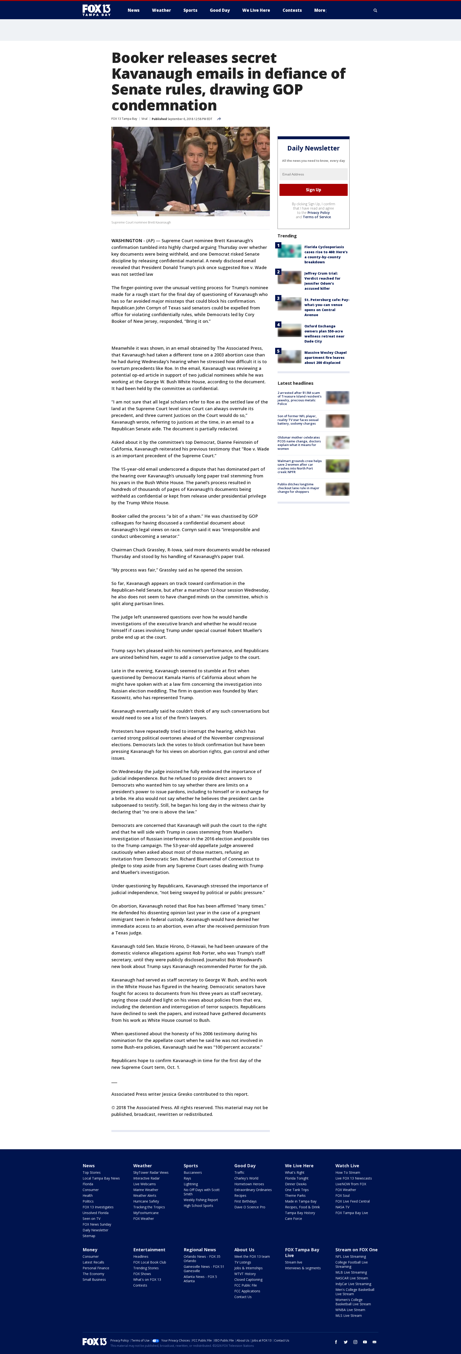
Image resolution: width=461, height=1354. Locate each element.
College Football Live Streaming (351, 1264)
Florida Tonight (297, 1178)
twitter (346, 1342)
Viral (144, 119)
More (319, 10)
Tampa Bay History (300, 1212)
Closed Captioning (248, 1279)
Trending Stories (146, 1268)
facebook (336, 1342)
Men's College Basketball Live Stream (354, 1291)
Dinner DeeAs (296, 1184)
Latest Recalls (93, 1262)
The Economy (93, 1273)
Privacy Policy (319, 212)
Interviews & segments (303, 1268)
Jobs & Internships (248, 1268)
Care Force (293, 1218)
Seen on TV (91, 1218)
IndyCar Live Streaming (353, 1284)
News (89, 1165)
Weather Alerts (144, 1195)
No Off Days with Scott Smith (202, 1191)
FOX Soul (342, 1195)
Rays (187, 1178)
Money (90, 1249)
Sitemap (89, 1236)
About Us (244, 1249)
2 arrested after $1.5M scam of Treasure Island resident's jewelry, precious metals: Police (299, 398)
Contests (140, 1285)
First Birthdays (245, 1201)
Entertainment (149, 1249)
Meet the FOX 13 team (252, 1256)
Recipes (240, 1195)
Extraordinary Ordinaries (253, 1189)
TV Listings (242, 1262)
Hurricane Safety (146, 1201)
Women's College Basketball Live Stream (353, 1301)
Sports (191, 1165)
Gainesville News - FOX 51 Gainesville (204, 1268)
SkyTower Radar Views (151, 1172)
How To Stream (347, 1172)
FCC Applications (247, 1291)
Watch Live (347, 1165)
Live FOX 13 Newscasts (353, 1178)
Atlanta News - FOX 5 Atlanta (200, 1278)
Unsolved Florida (96, 1212)
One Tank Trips (297, 1189)
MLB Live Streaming (351, 1272)
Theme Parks (295, 1195)
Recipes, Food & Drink (302, 1207)
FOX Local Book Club (149, 1262)
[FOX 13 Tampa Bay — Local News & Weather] (98, 10)
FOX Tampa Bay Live (351, 1212)
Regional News (200, 1249)
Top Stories (92, 1172)
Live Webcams (144, 1184)
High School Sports (198, 1205)
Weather (142, 1165)
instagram (355, 1342)
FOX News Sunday (97, 1224)
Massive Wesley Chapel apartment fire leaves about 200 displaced (325, 357)
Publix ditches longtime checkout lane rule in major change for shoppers (298, 488)
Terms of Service (317, 217)
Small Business (94, 1279)
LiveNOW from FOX (350, 1184)
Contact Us (243, 1296)
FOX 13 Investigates (98, 1207)
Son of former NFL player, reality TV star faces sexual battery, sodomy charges (298, 420)
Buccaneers (193, 1172)
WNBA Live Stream (350, 1309)
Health (88, 1195)
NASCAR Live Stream (351, 1278)
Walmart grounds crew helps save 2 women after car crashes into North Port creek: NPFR (300, 466)
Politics (88, 1201)
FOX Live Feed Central (352, 1201)
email (374, 1342)
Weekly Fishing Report (201, 1200)
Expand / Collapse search (375, 10)
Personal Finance (96, 1268)
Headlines (140, 1256)
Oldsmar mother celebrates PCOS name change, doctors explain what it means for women (299, 443)
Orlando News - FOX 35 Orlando (202, 1258)
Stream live (293, 1262)
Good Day (244, 1165)
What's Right (294, 1172)
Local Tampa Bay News (101, 1178)
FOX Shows (142, 1273)
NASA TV (342, 1207)
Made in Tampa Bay (300, 1201)
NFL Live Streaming (350, 1256)
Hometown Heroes (249, 1184)
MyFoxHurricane (146, 1212)
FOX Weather (143, 1218)
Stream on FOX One (356, 1249)
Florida (88, 1184)
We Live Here (299, 1165)
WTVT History (245, 1273)
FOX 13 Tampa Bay (124, 119)
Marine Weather (145, 1189)
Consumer (91, 1189)
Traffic (239, 1172)
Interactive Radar (146, 1178)
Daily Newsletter (95, 1230)
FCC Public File (245, 1285)
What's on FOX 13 (147, 1279)
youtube (365, 1342)
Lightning (191, 1184)
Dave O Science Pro (249, 1207)
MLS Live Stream (348, 1315)
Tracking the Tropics (149, 1207)
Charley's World (246, 1178)
